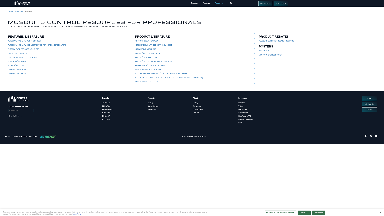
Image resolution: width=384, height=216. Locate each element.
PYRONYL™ (107, 119)
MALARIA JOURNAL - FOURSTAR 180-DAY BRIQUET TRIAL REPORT (161, 73)
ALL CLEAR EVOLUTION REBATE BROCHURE (276, 41)
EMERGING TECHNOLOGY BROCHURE (23, 57)
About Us (206, 3)
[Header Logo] (22, 6)
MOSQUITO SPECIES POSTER (270, 55)
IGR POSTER (264, 51)
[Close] (381, 212)
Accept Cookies (319, 212)
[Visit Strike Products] (48, 136)
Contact (369, 110)
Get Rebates (265, 3)
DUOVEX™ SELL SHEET (17, 73)
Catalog (150, 103)
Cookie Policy (76, 214)
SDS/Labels (281, 3)
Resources (219, 3)
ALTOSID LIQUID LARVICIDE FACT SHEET (24, 41)
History (195, 103)
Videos (240, 106)
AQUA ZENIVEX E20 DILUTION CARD (150, 65)
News (240, 123)
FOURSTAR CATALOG (17, 61)
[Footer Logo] (18, 99)
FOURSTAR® (107, 109)
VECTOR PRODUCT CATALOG (146, 41)
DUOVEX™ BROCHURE (17, 69)
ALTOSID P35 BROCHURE (145, 49)
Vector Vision (243, 113)
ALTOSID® (106, 103)
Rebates (369, 98)
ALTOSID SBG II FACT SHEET (146, 57)
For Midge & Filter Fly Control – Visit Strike (21, 136)
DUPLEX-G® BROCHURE (17, 53)
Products (194, 3)
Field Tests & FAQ (244, 116)
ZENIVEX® (106, 106)
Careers (196, 113)
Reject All (304, 212)
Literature (241, 103)
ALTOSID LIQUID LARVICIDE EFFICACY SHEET (153, 45)
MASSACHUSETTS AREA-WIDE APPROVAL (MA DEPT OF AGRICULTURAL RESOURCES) (169, 78)
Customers (197, 106)
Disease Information (245, 119)
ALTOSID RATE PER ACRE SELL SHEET (23, 49)
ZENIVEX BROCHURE (17, 65)
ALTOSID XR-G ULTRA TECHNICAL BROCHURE (153, 61)
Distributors (152, 109)
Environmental (198, 109)
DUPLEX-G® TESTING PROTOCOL (148, 69)
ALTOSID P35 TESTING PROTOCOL (149, 53)
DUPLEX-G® (107, 113)
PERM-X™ (106, 116)
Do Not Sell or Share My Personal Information (280, 212)
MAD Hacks (242, 109)
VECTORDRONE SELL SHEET (147, 82)
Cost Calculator (153, 106)
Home (10, 12)
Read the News (14, 116)
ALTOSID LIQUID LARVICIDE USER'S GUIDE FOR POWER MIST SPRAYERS (37, 45)
